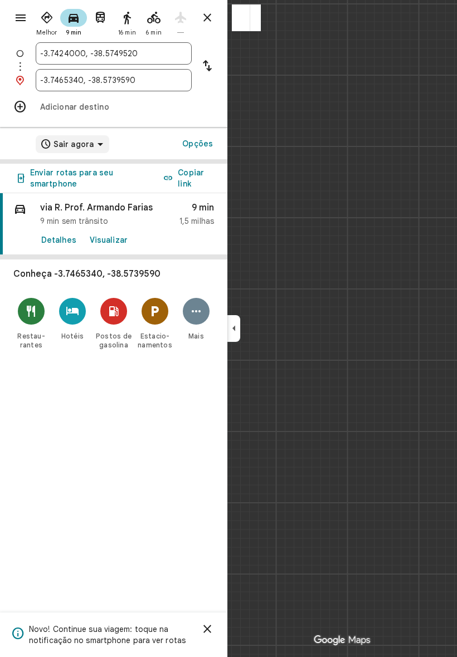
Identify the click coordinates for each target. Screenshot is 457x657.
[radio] (46, 21)
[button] (241, 17)
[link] (113, 224)
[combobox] (113, 53)
